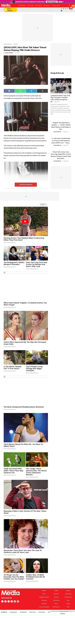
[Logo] (5, 5)
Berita (15, 44)
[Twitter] (66, 9)
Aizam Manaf (57, 131)
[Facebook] (62, 9)
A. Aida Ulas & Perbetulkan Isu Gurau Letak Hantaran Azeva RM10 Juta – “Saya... (61, 140)
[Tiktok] (68, 9)
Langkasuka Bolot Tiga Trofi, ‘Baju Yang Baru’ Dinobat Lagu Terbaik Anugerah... (60, 97)
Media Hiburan (8, 44)
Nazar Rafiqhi (9, 52)
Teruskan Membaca (25, 184)
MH (51, 101)
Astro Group (62, 613)
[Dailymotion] (62, 11)
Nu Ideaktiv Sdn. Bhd (63, 611)
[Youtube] (15, 601)
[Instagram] (64, 9)
